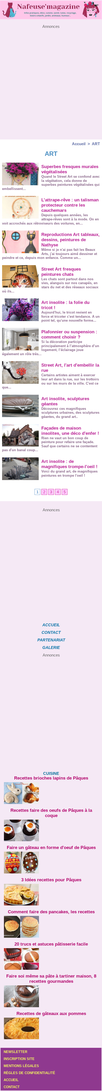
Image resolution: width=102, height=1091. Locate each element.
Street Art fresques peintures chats (61, 272)
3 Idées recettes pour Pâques (51, 879)
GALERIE (51, 647)
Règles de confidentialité (29, 1073)
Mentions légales (21, 1066)
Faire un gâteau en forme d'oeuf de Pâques (51, 847)
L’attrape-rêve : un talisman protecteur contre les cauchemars (70, 205)
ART (96, 144)
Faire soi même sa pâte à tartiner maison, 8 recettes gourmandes (51, 979)
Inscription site (19, 1059)
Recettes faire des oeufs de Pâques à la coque (51, 813)
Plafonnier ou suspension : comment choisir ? (69, 334)
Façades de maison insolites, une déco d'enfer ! (70, 431)
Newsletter (15, 1052)
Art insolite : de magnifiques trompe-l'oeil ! (69, 464)
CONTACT (51, 632)
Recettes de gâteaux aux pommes (51, 1013)
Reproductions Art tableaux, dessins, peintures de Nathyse (70, 239)
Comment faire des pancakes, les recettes (51, 911)
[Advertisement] (51, 79)
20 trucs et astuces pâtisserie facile (51, 944)
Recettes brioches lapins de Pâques (51, 778)
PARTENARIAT (51, 640)
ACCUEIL (51, 625)
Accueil (79, 144)
